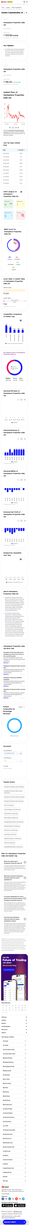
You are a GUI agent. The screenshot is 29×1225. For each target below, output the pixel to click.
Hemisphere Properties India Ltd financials (14, 797)
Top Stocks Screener (8, 1159)
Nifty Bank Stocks (7, 1070)
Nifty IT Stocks (6, 1079)
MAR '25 (21, 707)
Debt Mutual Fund (7, 1138)
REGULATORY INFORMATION (8, 1218)
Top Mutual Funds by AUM (9, 1130)
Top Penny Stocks (7, 1121)
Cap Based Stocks (7, 1172)
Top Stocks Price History (8, 1117)
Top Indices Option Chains (9, 1053)
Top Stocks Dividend (7, 1113)
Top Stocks (5, 1041)
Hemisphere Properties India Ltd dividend (14, 786)
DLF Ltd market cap (9, 805)
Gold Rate (5, 1176)
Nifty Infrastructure (7, 1104)
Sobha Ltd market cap (9, 842)
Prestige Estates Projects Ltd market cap (13, 822)
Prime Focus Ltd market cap (10, 830)
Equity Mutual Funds (7, 1134)
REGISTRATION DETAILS (7, 1216)
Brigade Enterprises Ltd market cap (12, 838)
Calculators (5, 1155)
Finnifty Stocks (6, 1075)
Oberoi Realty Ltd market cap (11, 817)
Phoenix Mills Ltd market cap (11, 813)
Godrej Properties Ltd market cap (12, 826)
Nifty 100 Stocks (6, 1100)
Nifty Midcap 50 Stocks (8, 1062)
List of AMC (5, 1125)
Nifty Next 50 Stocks (7, 1058)
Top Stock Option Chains (8, 1049)
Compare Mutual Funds (8, 1168)
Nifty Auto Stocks (7, 1083)
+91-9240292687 (5, 1193)
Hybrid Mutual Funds (8, 1142)
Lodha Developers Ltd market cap (12, 809)
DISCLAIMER (17, 1216)
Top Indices (5, 1045)
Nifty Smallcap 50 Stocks (8, 1066)
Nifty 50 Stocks (6, 1096)
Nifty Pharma (6, 1092)
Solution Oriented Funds (8, 1147)
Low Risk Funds (6, 1151)
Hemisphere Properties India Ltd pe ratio (13, 801)
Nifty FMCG (5, 1087)
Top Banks (5, 1164)
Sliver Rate (5, 1180)
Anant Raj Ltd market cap (10, 834)
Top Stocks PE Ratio (7, 1108)
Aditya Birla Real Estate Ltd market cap (13, 847)
